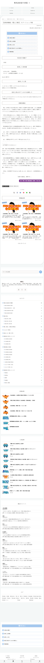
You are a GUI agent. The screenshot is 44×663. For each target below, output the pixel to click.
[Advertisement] (22, 252)
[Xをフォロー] (22, 289)
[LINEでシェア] (26, 192)
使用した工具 (12, 44)
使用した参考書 (12, 41)
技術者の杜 (8, 657)
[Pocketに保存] (23, 192)
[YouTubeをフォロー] (25, 289)
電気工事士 (16, 186)
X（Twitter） (8, 655)
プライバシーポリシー (11, 659)
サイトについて (36, 657)
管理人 (22, 281)
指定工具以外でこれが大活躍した (15, 48)
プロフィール (22, 657)
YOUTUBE (22, 655)
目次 (21, 33)
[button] (30, 181)
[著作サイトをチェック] (18, 289)
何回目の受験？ (12, 37)
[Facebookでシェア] (17, 192)
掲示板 (36, 655)
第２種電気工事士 (6, 186)
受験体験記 (11, 51)
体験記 (12, 186)
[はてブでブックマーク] (20, 192)
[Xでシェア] (14, 192)
